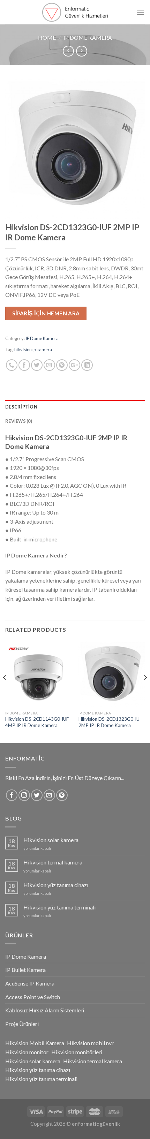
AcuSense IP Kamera (29, 983)
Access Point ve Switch (32, 997)
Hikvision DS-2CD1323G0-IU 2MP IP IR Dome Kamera (109, 722)
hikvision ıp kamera (33, 349)
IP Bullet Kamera (25, 969)
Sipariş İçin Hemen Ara (46, 313)
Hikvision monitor (26, 1052)
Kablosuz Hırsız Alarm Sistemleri (44, 1010)
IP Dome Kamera (87, 37)
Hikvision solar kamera (50, 840)
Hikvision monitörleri (76, 1052)
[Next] (145, 691)
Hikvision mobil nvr (90, 1043)
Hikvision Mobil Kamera (34, 1043)
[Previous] (4, 691)
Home (47, 37)
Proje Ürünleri (22, 1023)
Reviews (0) (18, 421)
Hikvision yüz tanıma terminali (59, 907)
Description (21, 407)
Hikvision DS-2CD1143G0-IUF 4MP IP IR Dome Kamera (37, 722)
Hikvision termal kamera (52, 862)
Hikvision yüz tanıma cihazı (55, 885)
